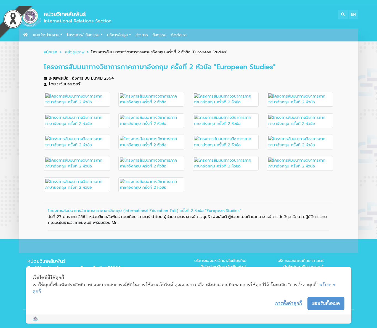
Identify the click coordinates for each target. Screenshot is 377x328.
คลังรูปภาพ (74, 52)
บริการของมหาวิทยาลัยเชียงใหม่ (220, 261)
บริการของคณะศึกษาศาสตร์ (301, 261)
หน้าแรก (50, 52)
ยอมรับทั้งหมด (326, 303)
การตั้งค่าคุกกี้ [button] (288, 303)
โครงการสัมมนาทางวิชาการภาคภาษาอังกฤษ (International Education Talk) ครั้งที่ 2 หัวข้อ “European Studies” (144, 211)
